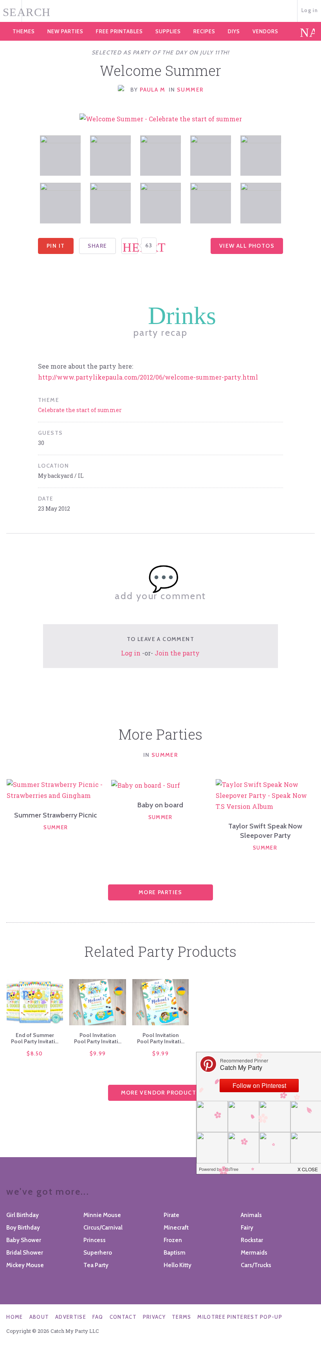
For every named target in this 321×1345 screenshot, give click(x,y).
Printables (119, 31)
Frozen (173, 1240)
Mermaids (254, 1252)
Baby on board (160, 805)
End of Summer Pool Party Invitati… (34, 1038)
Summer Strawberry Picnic (55, 815)
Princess (94, 1240)
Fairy (247, 1227)
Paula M (152, 89)
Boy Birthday (23, 1227)
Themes (24, 31)
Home (14, 1317)
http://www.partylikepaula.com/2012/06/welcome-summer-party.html (148, 377)
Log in (309, 10)
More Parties (160, 892)
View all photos (246, 245)
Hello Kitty (177, 1265)
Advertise (70, 1317)
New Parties (65, 31)
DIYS (234, 31)
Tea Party (95, 1265)
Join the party (177, 653)
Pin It (56, 245)
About (39, 1317)
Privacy (154, 1317)
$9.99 (98, 1053)
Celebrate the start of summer (80, 410)
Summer (190, 89)
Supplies (168, 31)
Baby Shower (23, 1240)
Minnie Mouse (102, 1215)
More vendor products (160, 1092)
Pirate (171, 1215)
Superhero (97, 1252)
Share (97, 245)
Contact (123, 1317)
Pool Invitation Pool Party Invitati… (97, 1038)
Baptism (175, 1252)
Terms (181, 1317)
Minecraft (176, 1227)
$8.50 (35, 1053)
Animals (251, 1215)
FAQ (97, 1317)
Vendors (265, 31)
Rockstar (252, 1240)
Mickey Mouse (25, 1265)
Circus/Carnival (103, 1227)
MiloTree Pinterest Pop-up (239, 1317)
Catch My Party (160, 11)
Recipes (204, 31)
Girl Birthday (22, 1215)
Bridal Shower (24, 1252)
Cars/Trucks (256, 1265)
